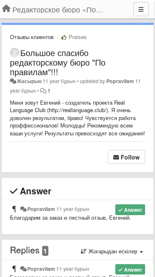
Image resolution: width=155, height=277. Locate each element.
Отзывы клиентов (32, 37)
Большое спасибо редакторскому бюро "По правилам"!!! (57, 62)
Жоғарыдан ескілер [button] (113, 251)
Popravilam (120, 81)
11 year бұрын (72, 209)
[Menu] (141, 9)
